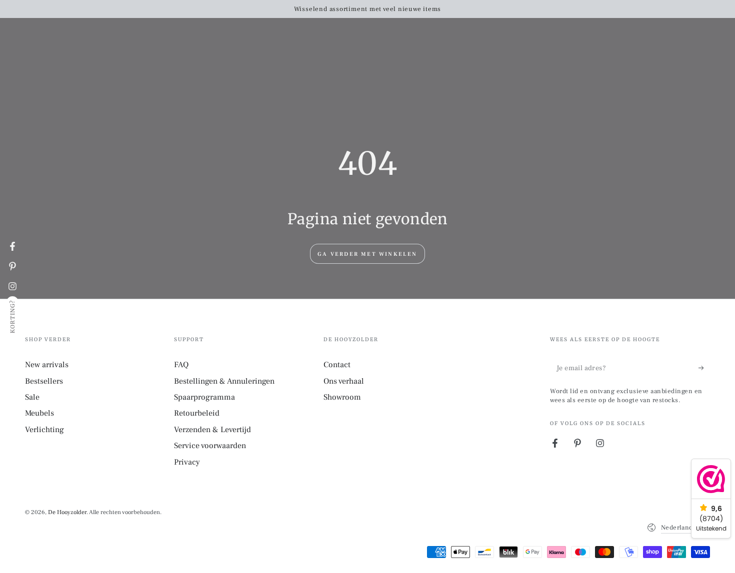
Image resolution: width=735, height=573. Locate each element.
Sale (32, 397)
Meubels (39, 413)
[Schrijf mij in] (704, 368)
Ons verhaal (344, 381)
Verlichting (44, 430)
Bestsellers (44, 381)
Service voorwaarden (210, 446)
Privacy (187, 462)
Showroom (342, 397)
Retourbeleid (197, 413)
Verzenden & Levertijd (212, 430)
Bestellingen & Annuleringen (224, 381)
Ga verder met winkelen (367, 254)
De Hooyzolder (67, 512)
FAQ (181, 365)
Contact (337, 365)
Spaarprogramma (204, 397)
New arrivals (46, 365)
